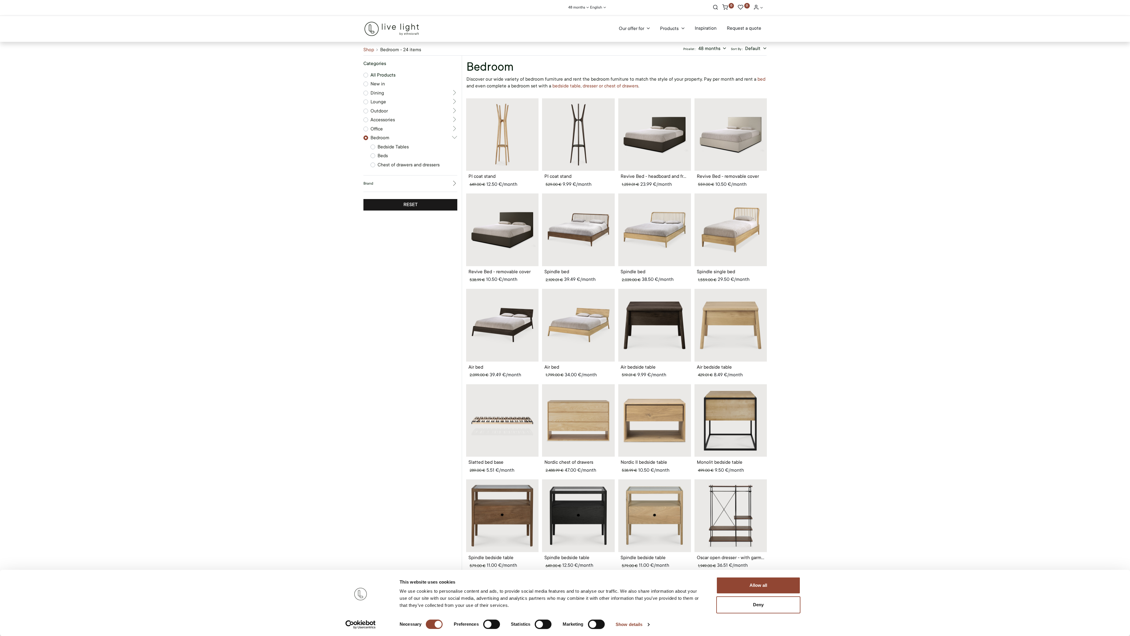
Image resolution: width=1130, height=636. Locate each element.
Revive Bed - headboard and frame (655, 176)
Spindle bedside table (491, 558)
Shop (368, 50)
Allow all (758, 585)
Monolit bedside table (719, 462)
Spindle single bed (716, 272)
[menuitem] (705, 28)
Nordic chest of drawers (568, 462)
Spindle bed (556, 272)
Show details (629, 624)
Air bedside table (638, 367)
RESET (410, 205)
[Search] (715, 8)
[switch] (491, 624)
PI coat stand (482, 176)
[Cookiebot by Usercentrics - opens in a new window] (360, 624)
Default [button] (753, 49)
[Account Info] (758, 8)
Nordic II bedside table (644, 462)
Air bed (475, 367)
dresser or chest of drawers (610, 86)
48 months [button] (710, 49)
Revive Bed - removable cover (728, 176)
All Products (383, 75)
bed (761, 79)
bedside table (566, 86)
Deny (758, 604)
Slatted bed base (485, 462)
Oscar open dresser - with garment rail (731, 558)
